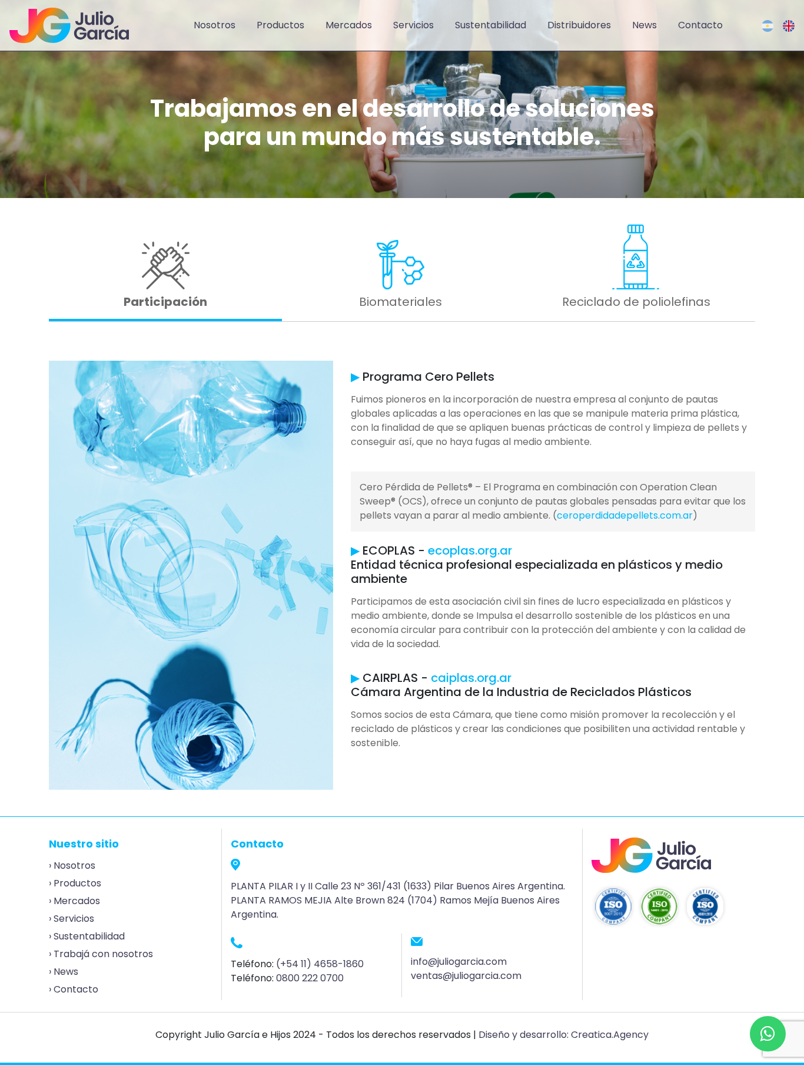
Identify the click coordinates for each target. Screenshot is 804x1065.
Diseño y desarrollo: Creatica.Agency (564, 1034)
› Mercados (74, 901)
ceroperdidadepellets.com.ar (625, 515)
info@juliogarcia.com (459, 961)
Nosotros (214, 25)
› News (63, 971)
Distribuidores (579, 25)
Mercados (348, 25)
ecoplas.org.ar (470, 550)
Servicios (413, 25)
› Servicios (71, 918)
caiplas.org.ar (471, 678)
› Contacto (73, 989)
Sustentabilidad (490, 25)
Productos (280, 25)
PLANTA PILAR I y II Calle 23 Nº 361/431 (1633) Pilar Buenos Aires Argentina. (398, 886)
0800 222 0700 (310, 978)
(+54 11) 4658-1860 (320, 964)
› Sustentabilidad (87, 936)
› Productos (75, 883)
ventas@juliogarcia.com (466, 975)
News (644, 25)
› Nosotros (72, 865)
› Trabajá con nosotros (101, 954)
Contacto (700, 25)
